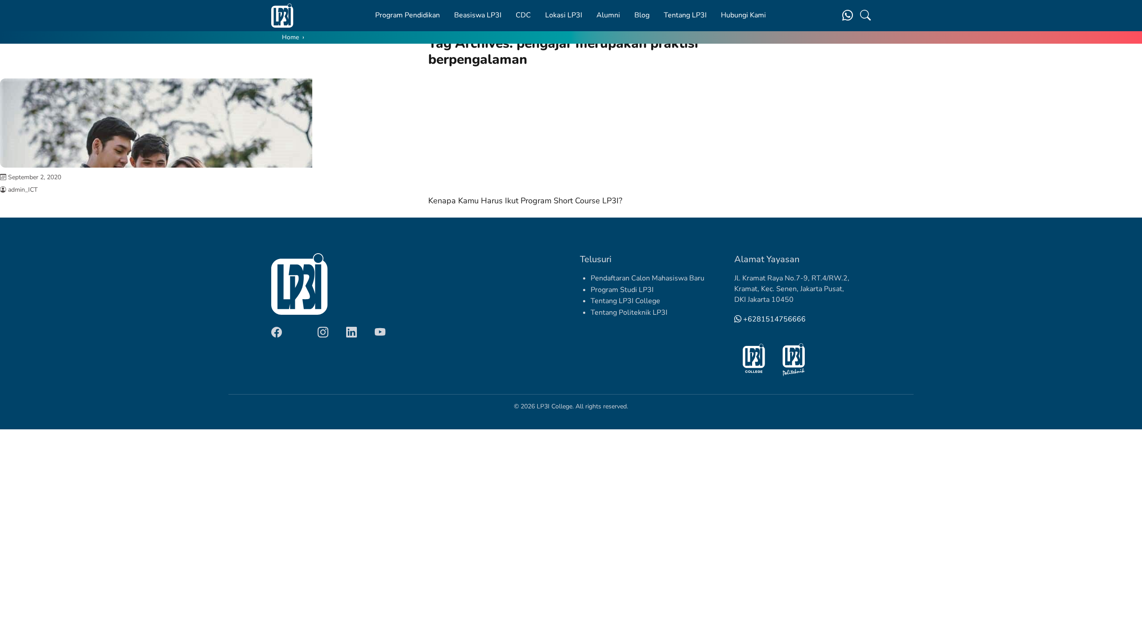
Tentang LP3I (685, 15)
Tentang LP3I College (625, 301)
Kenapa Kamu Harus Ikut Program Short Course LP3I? (525, 200)
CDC (523, 15)
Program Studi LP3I (622, 290)
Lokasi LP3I (563, 15)
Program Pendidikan (407, 15)
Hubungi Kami (743, 15)
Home (290, 37)
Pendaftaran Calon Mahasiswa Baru (647, 278)
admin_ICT (22, 189)
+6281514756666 (773, 319)
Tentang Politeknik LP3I (629, 312)
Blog (642, 15)
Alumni (608, 15)
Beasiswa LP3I (477, 15)
